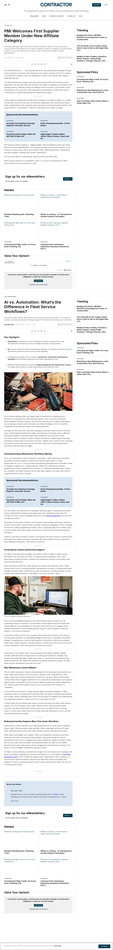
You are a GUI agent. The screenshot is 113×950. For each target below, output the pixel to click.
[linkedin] (35, 64)
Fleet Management (10, 293)
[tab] (9, 257)
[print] (71, 64)
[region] (38, 262)
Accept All (104, 946)
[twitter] (38, 64)
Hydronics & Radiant (56, 16)
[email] (45, 64)
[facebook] (32, 64)
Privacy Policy (57, 945)
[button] (5, 5)
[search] (9, 5)
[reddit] (41, 64)
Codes (44, 16)
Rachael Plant (9, 321)
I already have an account (38, 281)
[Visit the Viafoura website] (68, 266)
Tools (80, 16)
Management (34, 16)
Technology (71, 16)
